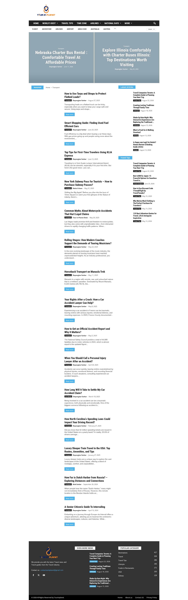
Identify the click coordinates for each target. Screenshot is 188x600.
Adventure (46, 29)
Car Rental (68, 396)
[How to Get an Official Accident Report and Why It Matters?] (46, 338)
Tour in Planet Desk (80, 218)
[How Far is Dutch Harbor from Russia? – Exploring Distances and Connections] (46, 487)
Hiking (136, 135)
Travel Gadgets (138, 183)
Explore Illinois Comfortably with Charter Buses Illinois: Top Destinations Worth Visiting (126, 57)
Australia (95, 29)
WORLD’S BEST (49, 23)
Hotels (136, 150)
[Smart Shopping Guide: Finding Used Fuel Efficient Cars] (46, 132)
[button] (154, 23)
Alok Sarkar (77, 484)
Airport (70, 29)
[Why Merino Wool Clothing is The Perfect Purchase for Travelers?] (124, 204)
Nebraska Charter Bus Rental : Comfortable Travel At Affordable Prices (61, 57)
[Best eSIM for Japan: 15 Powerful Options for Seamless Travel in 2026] (124, 179)
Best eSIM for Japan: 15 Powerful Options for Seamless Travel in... (145, 178)
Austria (106, 29)
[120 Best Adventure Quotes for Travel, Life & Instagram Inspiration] (124, 217)
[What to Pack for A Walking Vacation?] (124, 133)
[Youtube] (44, 575)
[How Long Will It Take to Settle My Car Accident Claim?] (46, 399)
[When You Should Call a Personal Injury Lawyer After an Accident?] (46, 367)
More (127, 23)
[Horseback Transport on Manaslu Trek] (46, 281)
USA (120, 572)
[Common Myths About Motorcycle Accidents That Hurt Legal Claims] (46, 220)
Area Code (82, 29)
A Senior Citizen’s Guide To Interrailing (84, 506)
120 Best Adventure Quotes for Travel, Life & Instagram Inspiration (145, 215)
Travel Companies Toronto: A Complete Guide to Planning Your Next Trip (144, 95)
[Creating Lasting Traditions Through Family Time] (124, 109)
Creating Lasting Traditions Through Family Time (143, 106)
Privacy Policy (152, 597)
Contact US (139, 597)
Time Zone (82, 23)
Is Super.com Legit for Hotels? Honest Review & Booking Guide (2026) (144, 144)
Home (36, 23)
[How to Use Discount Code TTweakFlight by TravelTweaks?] (124, 192)
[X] (39, 575)
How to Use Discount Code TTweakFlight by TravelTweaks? (143, 190)
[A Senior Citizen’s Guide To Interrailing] (46, 516)
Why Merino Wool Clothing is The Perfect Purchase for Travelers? (144, 203)
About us (128, 597)
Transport (61, 48)
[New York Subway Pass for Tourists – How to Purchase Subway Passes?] (46, 191)
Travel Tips (67, 23)
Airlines (94, 23)
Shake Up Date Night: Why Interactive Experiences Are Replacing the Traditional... (143, 119)
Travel (120, 557)
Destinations (123, 553)
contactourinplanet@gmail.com (51, 570)
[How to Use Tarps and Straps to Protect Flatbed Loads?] (46, 103)
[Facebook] (34, 575)
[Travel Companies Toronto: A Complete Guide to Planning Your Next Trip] (124, 96)
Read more (69, 114)
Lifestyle (136, 111)
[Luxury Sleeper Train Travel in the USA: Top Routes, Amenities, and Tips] (46, 458)
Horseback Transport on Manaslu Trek (84, 271)
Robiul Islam (77, 188)
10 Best (35, 29)
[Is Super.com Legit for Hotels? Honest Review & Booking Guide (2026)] (124, 146)
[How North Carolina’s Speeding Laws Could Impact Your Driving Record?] (46, 428)
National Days (111, 23)
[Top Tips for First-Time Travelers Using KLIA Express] (46, 162)
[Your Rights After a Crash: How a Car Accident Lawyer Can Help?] (46, 309)
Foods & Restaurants (126, 568)
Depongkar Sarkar (55, 67)
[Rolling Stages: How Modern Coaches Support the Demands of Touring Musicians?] (46, 249)
